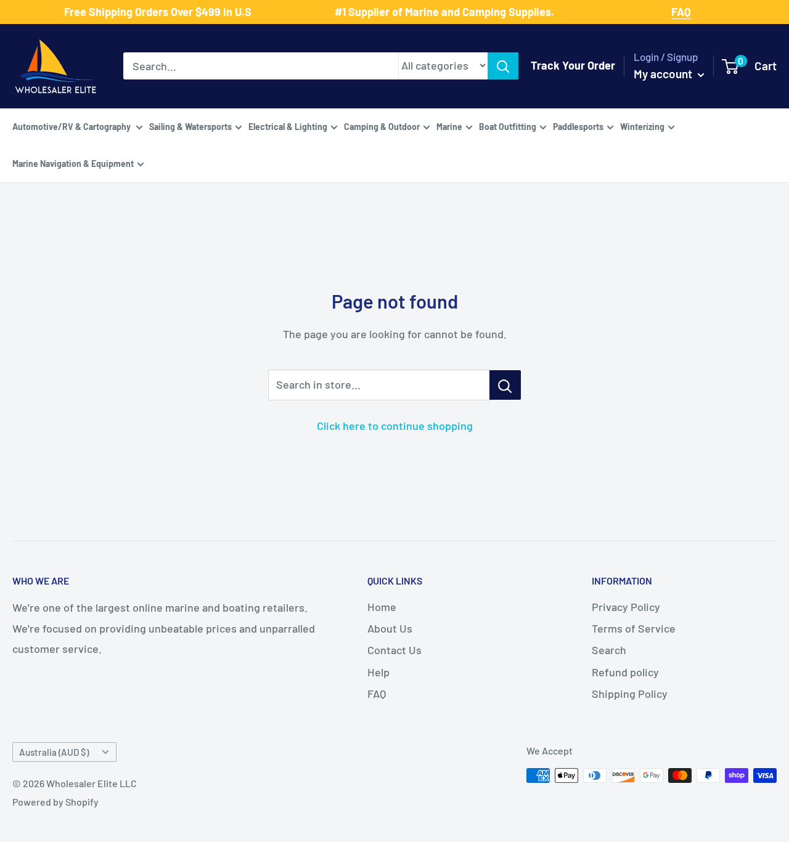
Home (381, 606)
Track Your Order (573, 65)
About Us (389, 628)
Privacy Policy (626, 606)
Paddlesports (578, 126)
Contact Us (394, 650)
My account (664, 74)
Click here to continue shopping (395, 425)
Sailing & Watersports (190, 126)
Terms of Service (634, 628)
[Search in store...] (505, 385)
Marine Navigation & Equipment (73, 163)
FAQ (376, 693)
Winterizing (642, 126)
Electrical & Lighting (287, 126)
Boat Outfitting (507, 126)
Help (378, 672)
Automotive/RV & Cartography (72, 126)
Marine (449, 126)
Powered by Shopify (55, 802)
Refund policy (625, 672)
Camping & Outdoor (382, 126)
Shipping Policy (630, 693)
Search (609, 650)
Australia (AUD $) (54, 752)
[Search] (503, 65)
